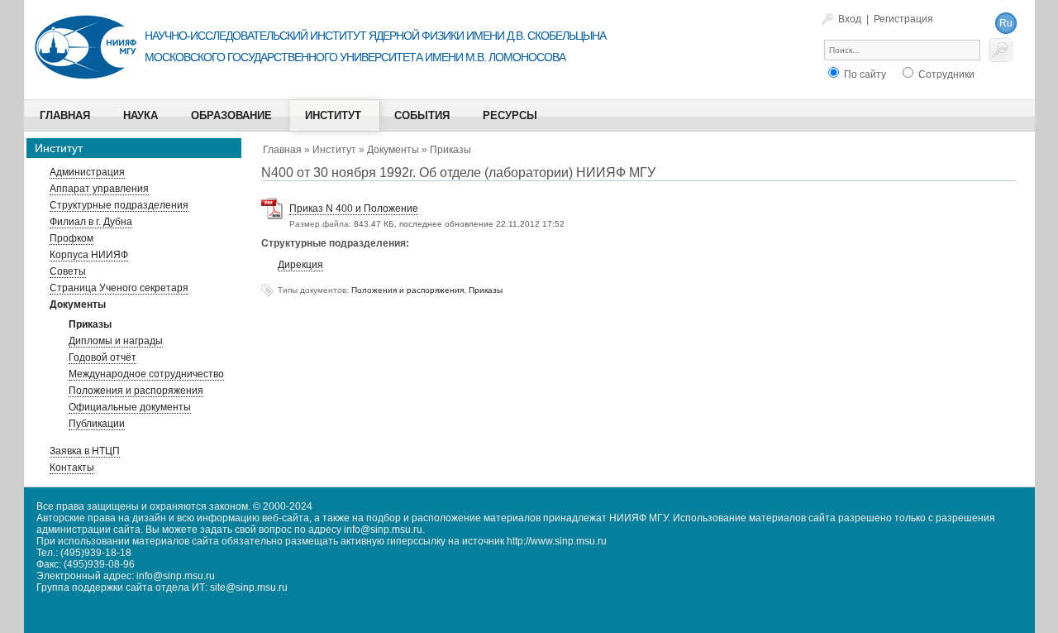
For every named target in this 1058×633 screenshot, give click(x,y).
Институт (334, 150)
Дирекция (300, 265)
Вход (849, 19)
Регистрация (903, 19)
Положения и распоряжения (407, 290)
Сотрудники (945, 74)
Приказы (450, 150)
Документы (393, 150)
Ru (1006, 23)
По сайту (863, 74)
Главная (282, 150)
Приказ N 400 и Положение (353, 208)
